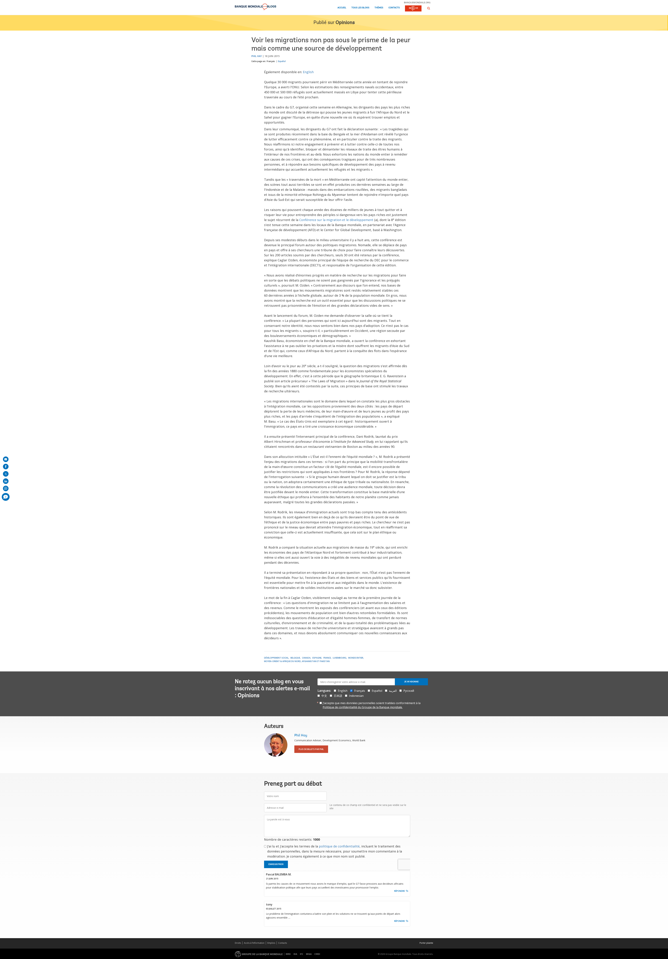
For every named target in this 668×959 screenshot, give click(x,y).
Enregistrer (276, 864)
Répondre (399, 890)
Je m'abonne (411, 681)
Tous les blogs (360, 8)
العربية (393, 691)
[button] (428, 8)
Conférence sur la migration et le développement (336, 220)
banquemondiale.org (417, 2)
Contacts (394, 8)
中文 (324, 696)
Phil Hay (256, 56)
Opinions (345, 22)
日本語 (338, 696)
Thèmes (379, 8)
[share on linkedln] (6, 481)
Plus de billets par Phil (311, 749)
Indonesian (356, 696)
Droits (238, 942)
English (308, 72)
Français (271, 61)
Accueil (341, 8)
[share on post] (6, 474)
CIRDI (317, 954)
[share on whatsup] (6, 488)
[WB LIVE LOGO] (413, 8)
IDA (295, 954)
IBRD (288, 954)
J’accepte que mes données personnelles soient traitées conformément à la (371, 705)
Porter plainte (426, 942)
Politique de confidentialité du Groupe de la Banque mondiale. (363, 707)
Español (282, 61)
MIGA (309, 954)
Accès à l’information (254, 942)
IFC (301, 954)
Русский (408, 691)
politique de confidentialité (339, 846)
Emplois (271, 942)
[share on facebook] (6, 466)
